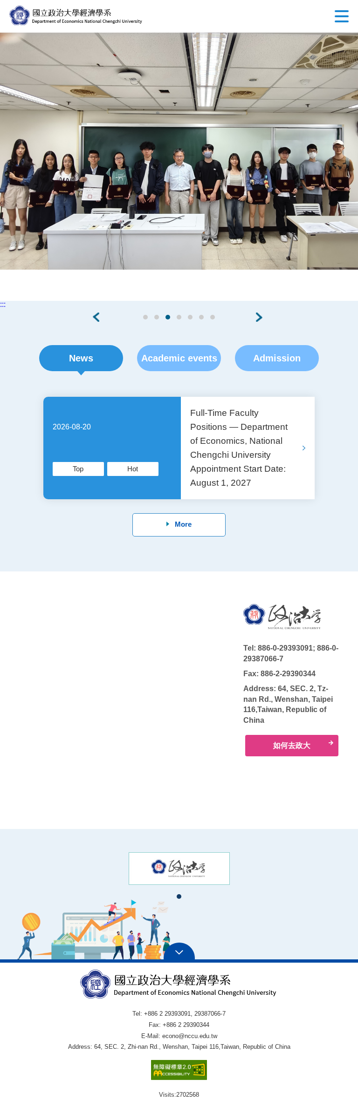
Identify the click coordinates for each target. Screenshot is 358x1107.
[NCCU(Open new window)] (179, 868)
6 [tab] (202, 317)
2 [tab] (157, 317)
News (81, 358)
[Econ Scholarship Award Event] (179, 151)
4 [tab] (179, 317)
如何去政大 (291, 745)
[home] (76, 16)
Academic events (179, 358)
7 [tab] (213, 317)
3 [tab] (168, 317)
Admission (277, 358)
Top (78, 469)
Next (260, 317)
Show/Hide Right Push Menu (342, 16)
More (183, 524)
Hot (132, 469)
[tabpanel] (179, 151)
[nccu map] (157, 699)
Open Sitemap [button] (179, 951)
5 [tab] (190, 317)
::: (3, 304)
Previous (97, 317)
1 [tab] (146, 317)
